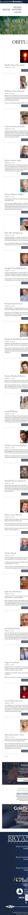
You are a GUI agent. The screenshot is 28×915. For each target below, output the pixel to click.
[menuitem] (17, 7)
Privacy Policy (19, 914)
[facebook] (26, 903)
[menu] (26, 3)
